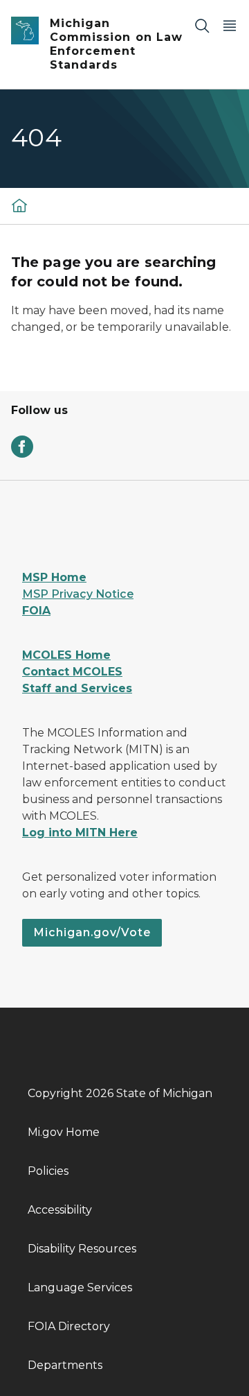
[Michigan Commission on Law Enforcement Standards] (19, 205)
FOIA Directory (69, 1326)
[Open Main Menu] (229, 25)
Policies (48, 1171)
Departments (65, 1365)
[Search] (202, 25)
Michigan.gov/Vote (92, 932)
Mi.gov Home (64, 1132)
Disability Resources (82, 1248)
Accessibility (60, 1209)
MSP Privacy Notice (77, 594)
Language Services (80, 1287)
